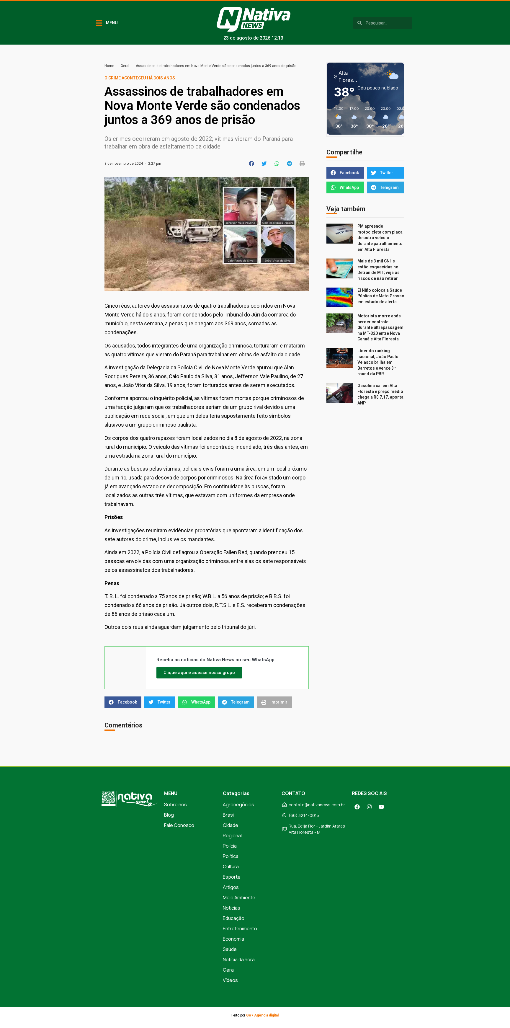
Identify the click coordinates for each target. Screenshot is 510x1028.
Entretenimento (240, 928)
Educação (233, 918)
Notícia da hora (239, 959)
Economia (233, 939)
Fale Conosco (179, 825)
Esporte (232, 877)
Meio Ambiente (239, 897)
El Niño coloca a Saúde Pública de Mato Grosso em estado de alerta (380, 296)
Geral (125, 66)
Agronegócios (238, 804)
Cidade (230, 825)
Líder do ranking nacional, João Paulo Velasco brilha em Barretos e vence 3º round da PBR (377, 362)
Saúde (230, 949)
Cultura (231, 866)
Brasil (229, 815)
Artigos (231, 887)
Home (109, 66)
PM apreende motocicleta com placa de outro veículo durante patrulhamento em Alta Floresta (380, 238)
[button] (251, 163)
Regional (232, 835)
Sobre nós (175, 804)
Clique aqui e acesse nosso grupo (199, 672)
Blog (169, 815)
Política (230, 856)
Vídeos (230, 980)
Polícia (230, 846)
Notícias (231, 908)
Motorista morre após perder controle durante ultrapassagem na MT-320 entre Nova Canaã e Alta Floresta (380, 327)
